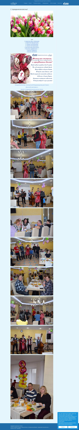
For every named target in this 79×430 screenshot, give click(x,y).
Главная (25, 3)
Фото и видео (53, 3)
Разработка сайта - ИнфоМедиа (15, 428)
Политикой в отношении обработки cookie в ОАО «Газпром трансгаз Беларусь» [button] (67, 423)
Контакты (60, 3)
